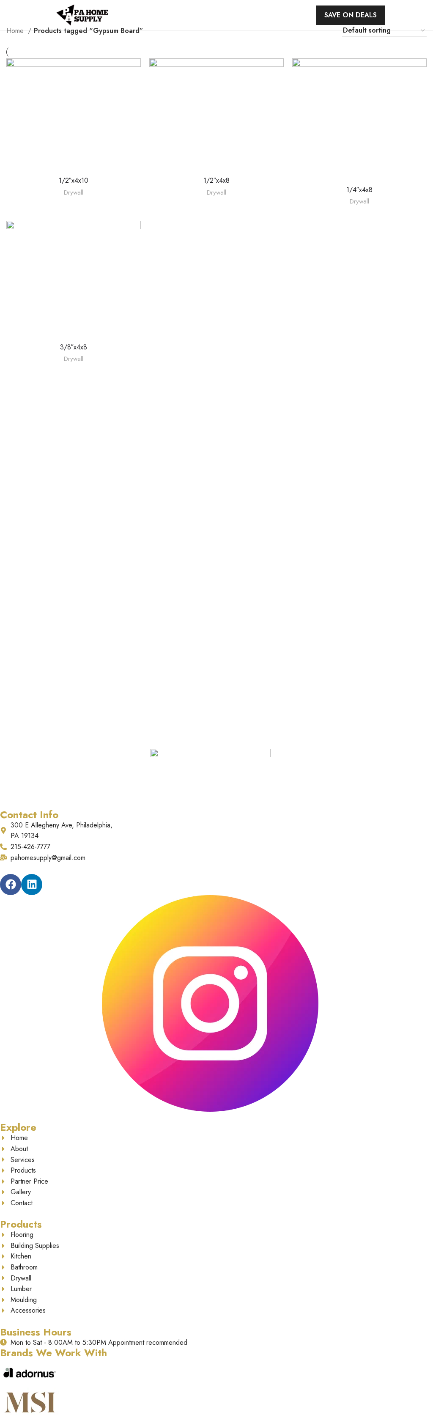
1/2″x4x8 (216, 180)
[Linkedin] (31, 884)
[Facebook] (10, 884)
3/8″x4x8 (73, 347)
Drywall (73, 192)
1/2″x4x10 (73, 180)
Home (16, 31)
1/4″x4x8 (359, 190)
